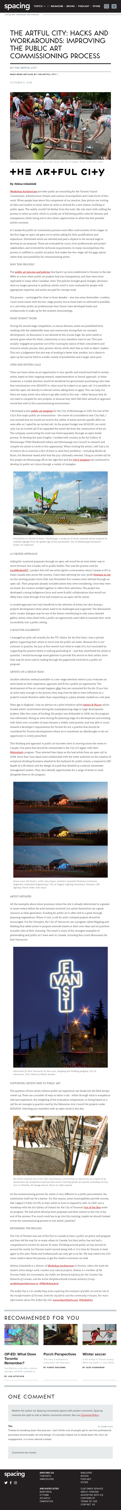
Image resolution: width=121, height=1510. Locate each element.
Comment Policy (90, 1415)
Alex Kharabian (95, 1367)
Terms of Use (89, 1501)
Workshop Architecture (23, 191)
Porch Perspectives (59, 1354)
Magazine (57, 6)
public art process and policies (32, 272)
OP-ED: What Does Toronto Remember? (20, 1358)
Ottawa (44, 1495)
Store (96, 6)
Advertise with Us (92, 1495)
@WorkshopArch (49, 1283)
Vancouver (47, 1479)
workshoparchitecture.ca (24, 1283)
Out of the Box (92, 1207)
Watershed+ (17, 752)
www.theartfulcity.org (65, 1299)
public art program (42, 410)
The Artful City (25, 68)
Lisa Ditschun (16, 1376)
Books (71, 6)
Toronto (45, 1476)
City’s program (81, 459)
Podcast (83, 6)
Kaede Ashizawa (56, 1367)
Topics (38, 6)
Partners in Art (102, 574)
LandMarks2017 (19, 570)
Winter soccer (94, 1354)
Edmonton (46, 1501)
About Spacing (90, 1492)
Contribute (88, 1498)
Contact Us (88, 1504)
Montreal (46, 1492)
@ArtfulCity (86, 1299)
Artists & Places (92, 704)
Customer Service (92, 1488)
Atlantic (45, 1498)
